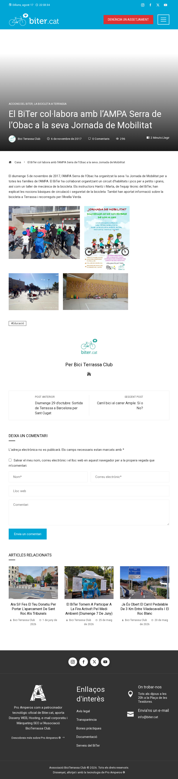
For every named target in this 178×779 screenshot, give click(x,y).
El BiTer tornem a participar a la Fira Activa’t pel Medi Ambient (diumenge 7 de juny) (88, 609)
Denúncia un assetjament (128, 19)
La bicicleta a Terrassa (50, 104)
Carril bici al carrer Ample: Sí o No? (120, 402)
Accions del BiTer (21, 104)
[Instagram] (72, 661)
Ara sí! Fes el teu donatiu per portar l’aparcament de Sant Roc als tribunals (33, 609)
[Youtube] (105, 661)
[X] (94, 661)
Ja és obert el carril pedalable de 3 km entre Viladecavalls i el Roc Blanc (144, 609)
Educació (18, 323)
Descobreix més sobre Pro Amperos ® (36, 737)
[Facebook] (83, 661)
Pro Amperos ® (115, 772)
